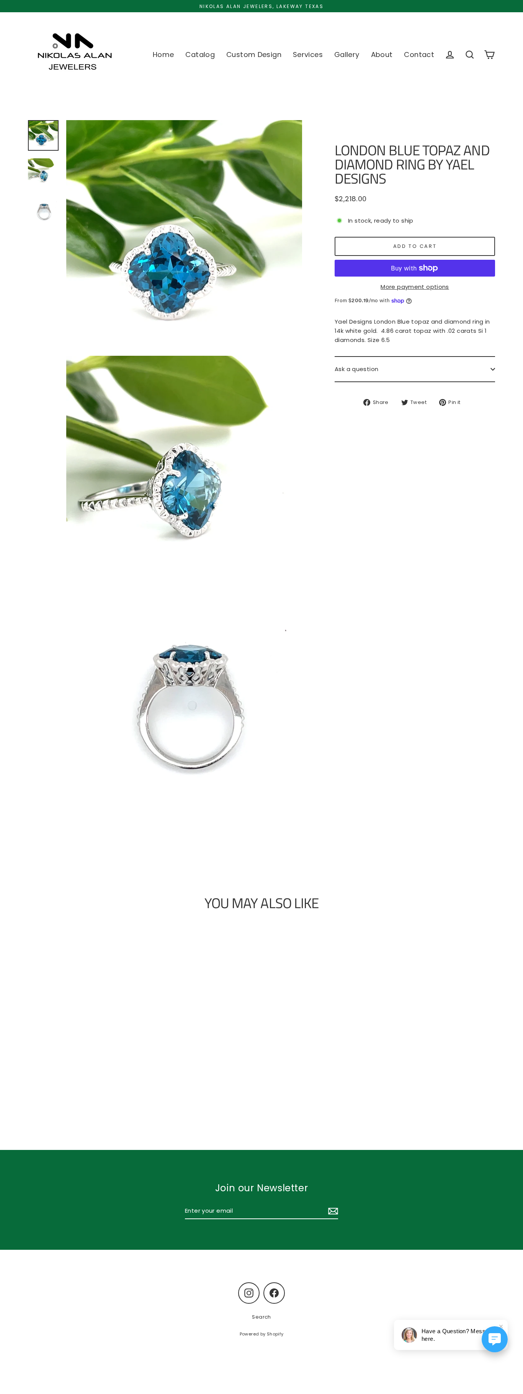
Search (261, 1317)
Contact (419, 54)
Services (308, 54)
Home (163, 54)
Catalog (200, 54)
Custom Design (253, 54)
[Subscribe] (332, 1211)
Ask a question (356, 369)
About (382, 54)
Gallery (347, 54)
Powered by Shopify (262, 1334)
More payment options (415, 287)
